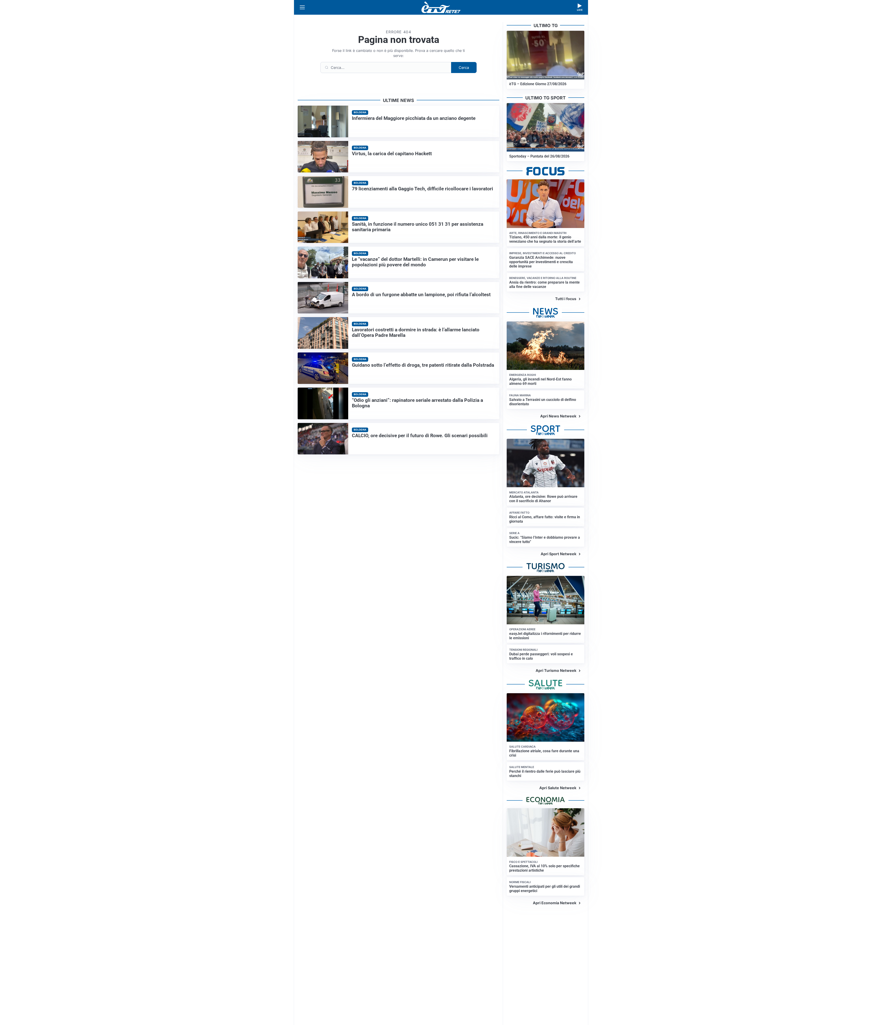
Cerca (464, 67)
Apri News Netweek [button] (558, 416)
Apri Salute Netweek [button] (557, 788)
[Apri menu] (302, 7)
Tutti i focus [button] (565, 298)
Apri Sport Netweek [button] (558, 554)
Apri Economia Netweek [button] (554, 903)
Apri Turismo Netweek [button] (556, 670)
